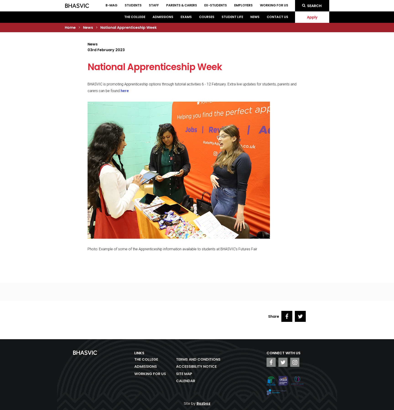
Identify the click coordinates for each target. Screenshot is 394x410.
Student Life (232, 17)
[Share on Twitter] (300, 316)
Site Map (184, 373)
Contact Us (277, 17)
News (254, 17)
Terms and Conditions (198, 359)
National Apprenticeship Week (128, 27)
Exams (186, 17)
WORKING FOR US (150, 373)
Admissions (163, 17)
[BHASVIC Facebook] (271, 362)
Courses (206, 17)
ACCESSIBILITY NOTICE (196, 366)
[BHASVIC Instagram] (294, 362)
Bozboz (203, 403)
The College (134, 17)
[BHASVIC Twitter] (283, 362)
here (125, 91)
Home (70, 27)
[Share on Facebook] (286, 316)
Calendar (185, 381)
